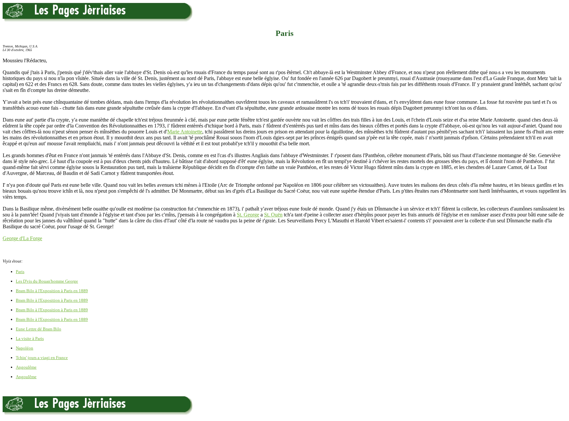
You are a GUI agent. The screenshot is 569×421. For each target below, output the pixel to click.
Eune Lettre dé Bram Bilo (38, 328)
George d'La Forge (22, 238)
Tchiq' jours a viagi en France (42, 357)
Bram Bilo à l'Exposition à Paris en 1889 (52, 290)
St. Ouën (273, 214)
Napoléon (24, 348)
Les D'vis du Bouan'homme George (47, 281)
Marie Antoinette (184, 131)
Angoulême (26, 367)
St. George (248, 214)
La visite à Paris (30, 338)
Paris (20, 271)
